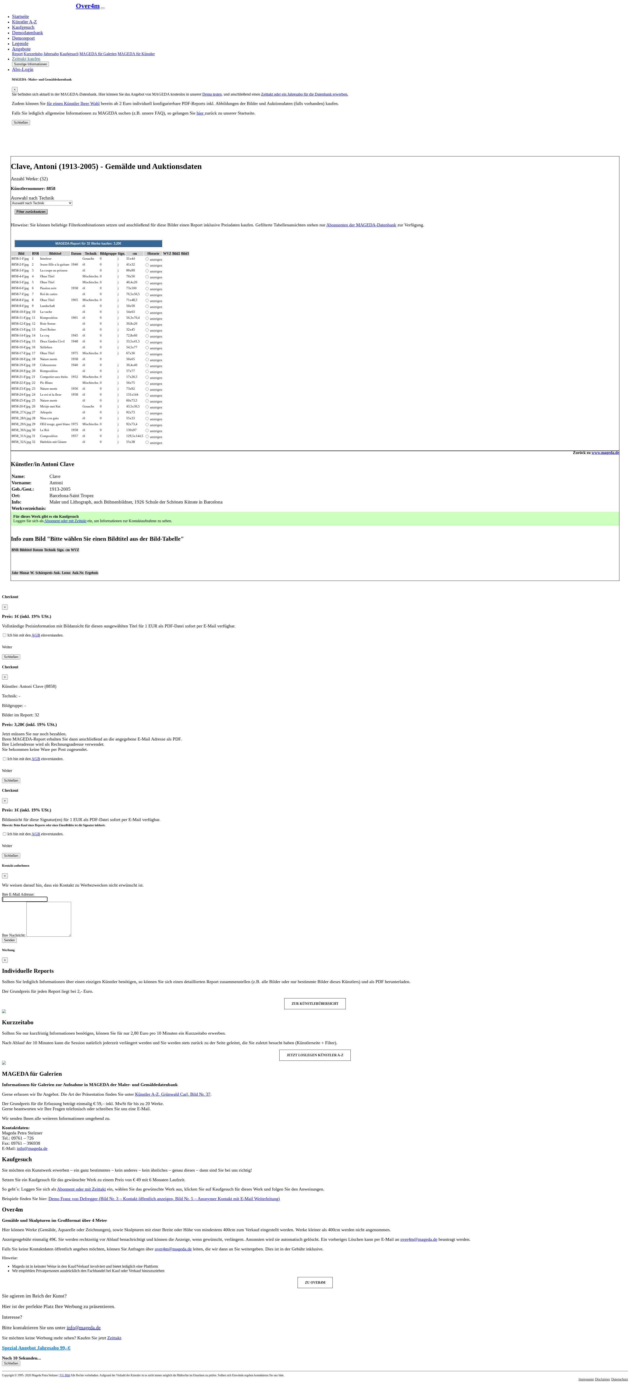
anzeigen (156, 259)
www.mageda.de (605, 453)
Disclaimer (602, 1379)
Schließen (21, 122)
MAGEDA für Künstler (136, 54)
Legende (20, 43)
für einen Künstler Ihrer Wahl (73, 103)
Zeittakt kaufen (26, 58)
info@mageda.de (32, 1148)
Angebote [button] (21, 48)
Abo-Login (22, 69)
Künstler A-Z (24, 21)
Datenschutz (619, 1379)
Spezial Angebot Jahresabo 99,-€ (36, 1347)
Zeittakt (114, 1337)
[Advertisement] (315, 143)
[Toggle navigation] (103, 8)
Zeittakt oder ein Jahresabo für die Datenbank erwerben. (304, 94)
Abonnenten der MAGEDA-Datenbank (361, 224)
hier (201, 113)
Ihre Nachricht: (13, 935)
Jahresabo (51, 54)
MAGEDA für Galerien (98, 54)
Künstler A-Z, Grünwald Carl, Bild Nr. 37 (172, 1094)
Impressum (586, 1379)
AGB (36, 635)
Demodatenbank (27, 32)
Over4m (88, 6)
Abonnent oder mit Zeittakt (65, 521)
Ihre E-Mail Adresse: (18, 894)
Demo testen (212, 94)
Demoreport (23, 38)
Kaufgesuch (23, 27)
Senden (9, 940)
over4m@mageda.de (418, 1239)
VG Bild (65, 1375)
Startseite (20, 16)
